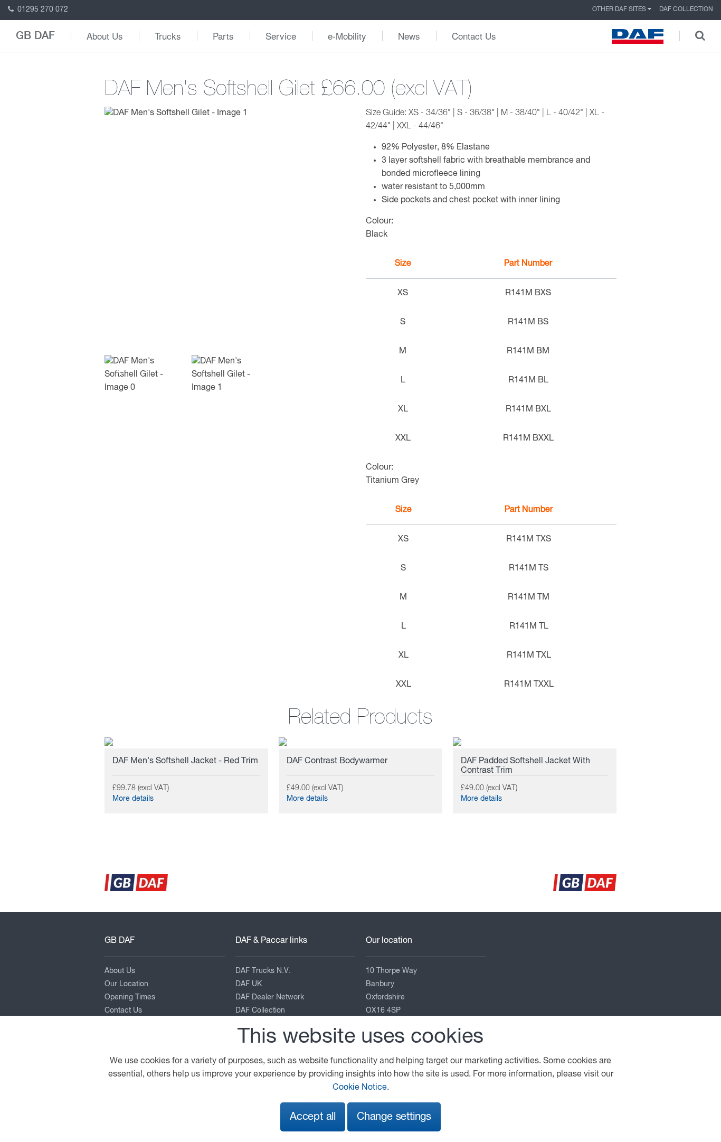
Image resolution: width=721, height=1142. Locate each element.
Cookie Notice (360, 1087)
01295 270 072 (41, 9)
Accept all (313, 1116)
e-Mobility (347, 35)
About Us (105, 35)
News (409, 35)
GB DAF (35, 36)
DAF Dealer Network (269, 997)
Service (280, 35)
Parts (223, 35)
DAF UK (248, 984)
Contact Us (474, 35)
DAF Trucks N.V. (263, 971)
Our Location (126, 984)
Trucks (168, 35)
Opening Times (130, 997)
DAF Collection (686, 9)
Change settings (394, 1116)
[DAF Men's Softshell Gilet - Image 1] (176, 113)
